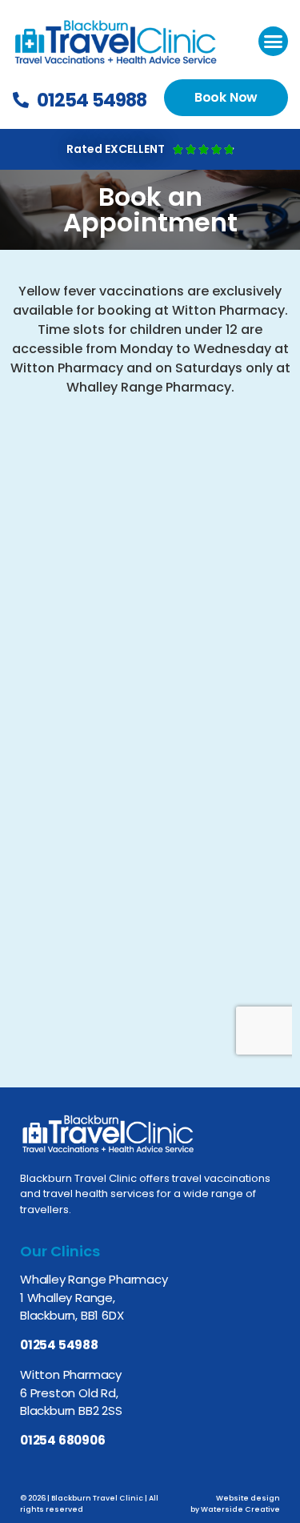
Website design (248, 1498)
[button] (273, 41)
